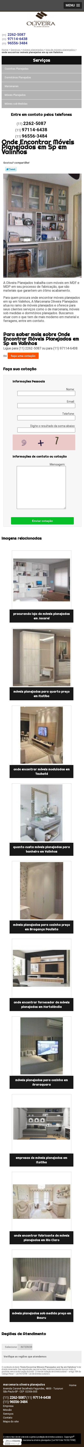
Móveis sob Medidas (16, 103)
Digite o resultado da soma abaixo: (52, 426)
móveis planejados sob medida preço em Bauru (41, 1315)
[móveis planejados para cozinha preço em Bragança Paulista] (41, 891)
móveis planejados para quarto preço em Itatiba (41, 694)
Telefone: (68, 413)
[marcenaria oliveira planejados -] (42, 20)
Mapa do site (11, 1421)
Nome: (70, 389)
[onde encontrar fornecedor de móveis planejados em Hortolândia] (41, 968)
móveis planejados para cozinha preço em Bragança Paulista (41, 927)
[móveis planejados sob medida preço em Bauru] (41, 1279)
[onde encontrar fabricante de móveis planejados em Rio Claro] (41, 1201)
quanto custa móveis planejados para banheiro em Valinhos (41, 849)
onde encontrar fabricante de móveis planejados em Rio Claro (41, 1238)
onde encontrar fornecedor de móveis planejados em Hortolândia (42, 1004)
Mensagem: (58, 464)
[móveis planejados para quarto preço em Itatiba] (41, 657)
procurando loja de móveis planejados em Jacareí (41, 616)
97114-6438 (17, 39)
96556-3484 (17, 43)
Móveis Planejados (15, 95)
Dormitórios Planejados (18, 77)
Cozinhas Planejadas (17, 68)
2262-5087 (16, 34)
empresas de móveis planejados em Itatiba (41, 1160)
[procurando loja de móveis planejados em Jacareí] (41, 580)
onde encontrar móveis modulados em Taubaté (41, 771)
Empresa (8, 1406)
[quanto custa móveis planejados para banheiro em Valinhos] (41, 813)
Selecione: (11, 1346)
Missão (7, 1409)
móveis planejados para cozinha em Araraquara (41, 1082)
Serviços (41, 60)
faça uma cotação (23, 355)
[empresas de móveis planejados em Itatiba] (41, 1124)
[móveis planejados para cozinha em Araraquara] (41, 1046)
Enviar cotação (42, 520)
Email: (71, 401)
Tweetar (11, 169)
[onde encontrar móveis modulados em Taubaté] (41, 735)
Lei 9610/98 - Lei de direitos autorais (33, 1374)
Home (72, 1385)
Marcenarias (12, 86)
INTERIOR (26, 1346)
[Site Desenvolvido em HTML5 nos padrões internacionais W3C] (12, 1443)
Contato (7, 1417)
